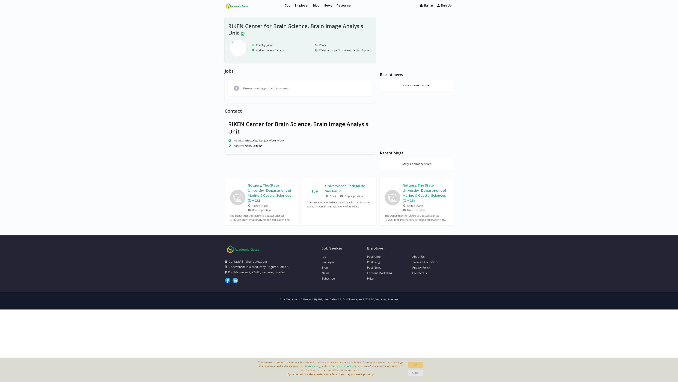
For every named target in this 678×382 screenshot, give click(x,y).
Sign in (428, 5)
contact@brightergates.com (248, 262)
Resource (344, 5)
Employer (302, 5)
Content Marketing (379, 273)
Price (370, 278)
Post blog (373, 262)
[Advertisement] (416, 42)
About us (418, 257)
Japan (270, 45)
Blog (316, 5)
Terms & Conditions (425, 262)
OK (415, 364)
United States (260, 205)
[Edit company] (242, 33)
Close (415, 372)
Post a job (374, 257)
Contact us (419, 273)
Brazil (332, 196)
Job (287, 5)
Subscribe (328, 278)
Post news (374, 268)
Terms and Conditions (343, 366)
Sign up (446, 5)
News (328, 5)
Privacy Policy (421, 268)
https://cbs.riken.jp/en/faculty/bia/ (350, 50)
